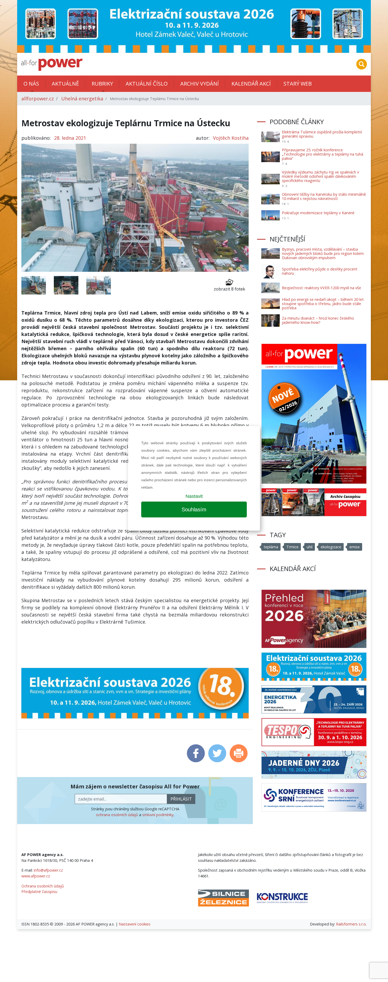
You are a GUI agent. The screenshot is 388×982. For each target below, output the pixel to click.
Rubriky (102, 83)
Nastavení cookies (134, 924)
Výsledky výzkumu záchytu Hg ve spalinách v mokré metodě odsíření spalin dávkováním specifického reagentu (320, 176)
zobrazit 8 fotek (229, 289)
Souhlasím (194, 509)
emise (354, 546)
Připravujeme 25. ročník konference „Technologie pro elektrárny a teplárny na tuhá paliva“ (322, 154)
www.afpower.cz (35, 875)
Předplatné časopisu (39, 891)
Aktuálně (65, 83)
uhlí (310, 546)
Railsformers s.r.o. (351, 924)
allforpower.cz (37, 98)
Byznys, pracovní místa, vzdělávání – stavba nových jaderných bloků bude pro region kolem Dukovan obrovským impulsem (323, 253)
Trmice (292, 546)
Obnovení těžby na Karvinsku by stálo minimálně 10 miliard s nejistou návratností (324, 196)
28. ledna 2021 (70, 138)
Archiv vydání (199, 83)
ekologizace (331, 546)
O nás (31, 83)
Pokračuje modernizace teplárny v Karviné (318, 212)
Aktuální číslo (147, 83)
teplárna (271, 546)
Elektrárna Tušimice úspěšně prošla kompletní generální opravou (322, 134)
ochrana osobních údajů (117, 814)
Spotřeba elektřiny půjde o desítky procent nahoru (319, 271)
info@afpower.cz (48, 870)
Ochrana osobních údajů (42, 886)
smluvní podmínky (157, 814)
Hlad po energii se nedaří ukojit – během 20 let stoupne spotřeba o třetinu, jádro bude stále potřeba (323, 303)
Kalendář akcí (251, 83)
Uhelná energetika (82, 98)
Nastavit (194, 496)
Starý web (297, 83)
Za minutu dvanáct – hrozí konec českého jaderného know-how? (318, 320)
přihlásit (181, 799)
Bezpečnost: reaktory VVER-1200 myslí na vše (321, 287)
